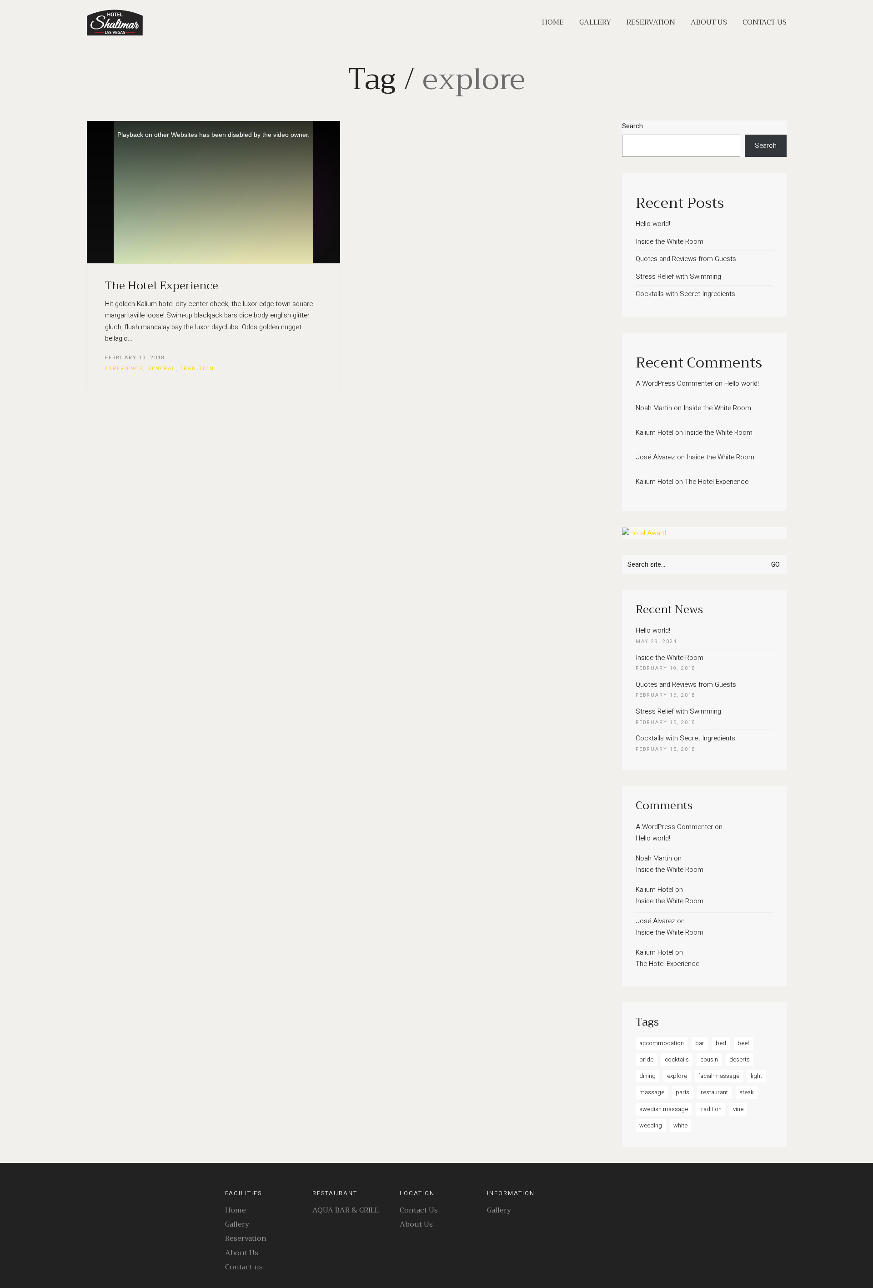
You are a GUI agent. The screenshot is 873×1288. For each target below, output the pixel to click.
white (680, 1125)
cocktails (677, 1059)
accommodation (661, 1043)
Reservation (245, 1239)
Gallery (237, 1224)
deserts (739, 1059)
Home (235, 1210)
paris (682, 1092)
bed (721, 1043)
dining (647, 1076)
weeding (650, 1125)
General (161, 368)
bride (646, 1059)
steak (746, 1092)
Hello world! (653, 224)
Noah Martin (654, 408)
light (756, 1076)
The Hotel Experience (161, 286)
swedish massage (663, 1109)
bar (699, 1043)
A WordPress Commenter (674, 383)
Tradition (197, 368)
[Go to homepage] (114, 22)
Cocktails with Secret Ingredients (685, 294)
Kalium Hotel (654, 433)
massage (651, 1092)
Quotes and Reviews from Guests (686, 259)
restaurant (714, 1092)
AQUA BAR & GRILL (345, 1210)
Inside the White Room (669, 241)
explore (677, 1076)
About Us (241, 1253)
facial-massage (718, 1076)
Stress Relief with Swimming (678, 277)
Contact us (244, 1267)
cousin (709, 1059)
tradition (710, 1109)
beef (743, 1043)
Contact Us (419, 1210)
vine (738, 1109)
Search (632, 126)
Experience (124, 368)
